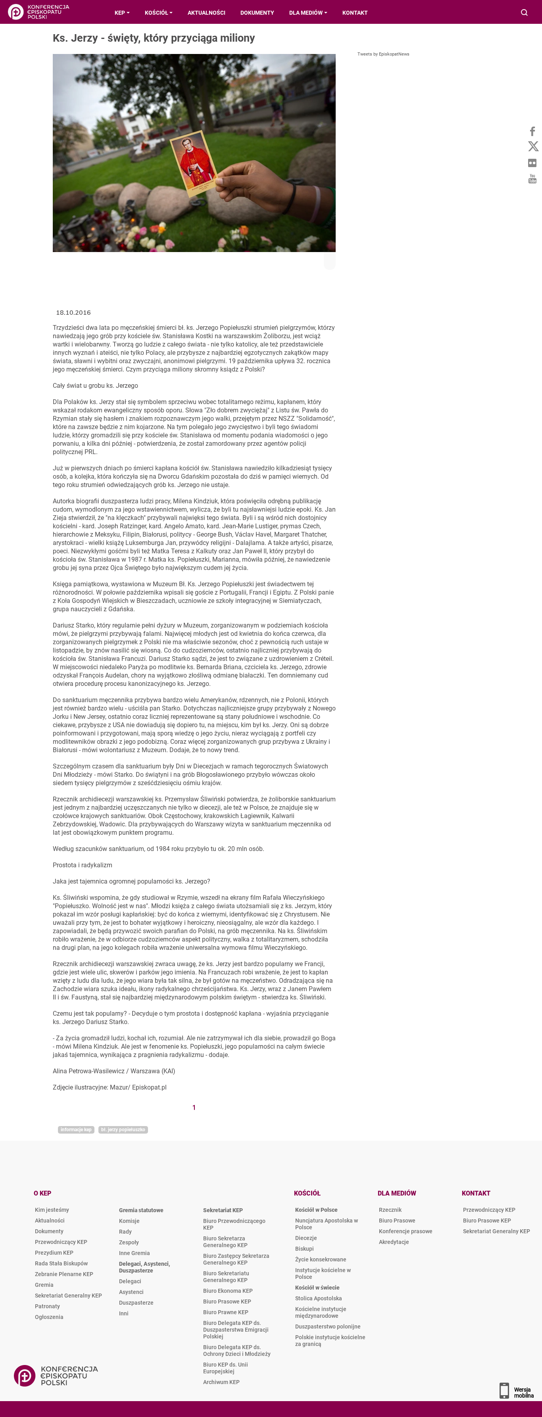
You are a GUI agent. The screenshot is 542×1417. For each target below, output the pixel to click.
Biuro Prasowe (397, 1220)
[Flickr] (532, 162)
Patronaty (47, 1306)
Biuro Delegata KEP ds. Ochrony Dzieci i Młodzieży (237, 1350)
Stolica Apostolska (318, 1298)
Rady (125, 1231)
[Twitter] (532, 146)
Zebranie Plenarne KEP (64, 1274)
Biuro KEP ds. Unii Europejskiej (225, 1368)
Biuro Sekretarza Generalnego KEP (225, 1241)
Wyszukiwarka (524, 13)
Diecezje (306, 1238)
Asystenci (131, 1292)
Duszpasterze (136, 1303)
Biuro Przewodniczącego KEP (234, 1224)
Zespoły (129, 1242)
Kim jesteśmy (52, 1210)
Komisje (129, 1221)
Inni (124, 1313)
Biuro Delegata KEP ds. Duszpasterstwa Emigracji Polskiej (236, 1330)
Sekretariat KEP (223, 1210)
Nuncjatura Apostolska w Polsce (326, 1223)
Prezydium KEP (54, 1253)
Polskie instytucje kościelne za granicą (330, 1340)
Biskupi (304, 1249)
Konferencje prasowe (405, 1231)
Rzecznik (390, 1210)
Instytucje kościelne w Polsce (323, 1273)
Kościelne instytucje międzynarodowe (320, 1312)
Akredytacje (394, 1242)
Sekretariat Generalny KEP (68, 1295)
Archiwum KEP (221, 1382)
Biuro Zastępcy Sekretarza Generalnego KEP (236, 1259)
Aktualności (50, 1220)
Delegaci (130, 1281)
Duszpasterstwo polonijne (328, 1326)
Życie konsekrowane (320, 1259)
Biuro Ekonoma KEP (228, 1291)
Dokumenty (49, 1231)
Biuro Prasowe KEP (227, 1301)
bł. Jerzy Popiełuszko (123, 1129)
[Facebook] (532, 131)
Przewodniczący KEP (61, 1242)
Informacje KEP (76, 1129)
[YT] (532, 178)
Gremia (44, 1285)
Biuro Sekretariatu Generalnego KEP (226, 1276)
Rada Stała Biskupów (61, 1263)
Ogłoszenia (49, 1317)
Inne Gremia (134, 1253)
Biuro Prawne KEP (225, 1312)
